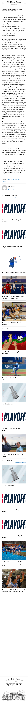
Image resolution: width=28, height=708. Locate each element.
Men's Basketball (12, 179)
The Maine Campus (14, 2)
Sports (19, 179)
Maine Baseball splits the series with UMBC (13, 379)
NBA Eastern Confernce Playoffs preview (11, 221)
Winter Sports (5, 181)
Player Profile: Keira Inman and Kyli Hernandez (12, 455)
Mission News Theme (9, 706)
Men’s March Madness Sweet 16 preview (14, 272)
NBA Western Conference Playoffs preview (12, 247)
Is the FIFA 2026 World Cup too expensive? (11, 352)
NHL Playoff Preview (8, 404)
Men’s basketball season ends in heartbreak (11, 323)
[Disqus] (14, 614)
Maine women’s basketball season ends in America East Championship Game (13, 590)
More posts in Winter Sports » (20, 462)
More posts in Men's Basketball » (19, 197)
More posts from (12, 190)
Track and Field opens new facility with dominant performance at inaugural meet (13, 563)
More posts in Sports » (21, 328)
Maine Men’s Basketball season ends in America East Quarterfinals (13, 297)
